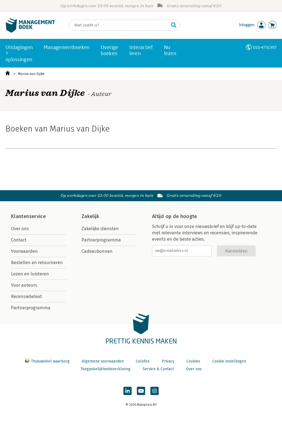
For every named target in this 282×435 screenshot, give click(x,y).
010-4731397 (264, 47)
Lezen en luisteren (30, 273)
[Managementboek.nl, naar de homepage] (30, 31)
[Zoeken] (174, 25)
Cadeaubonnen (97, 251)
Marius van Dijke (31, 74)
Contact (18, 240)
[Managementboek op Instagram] (154, 391)
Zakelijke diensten (100, 228)
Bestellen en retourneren (37, 262)
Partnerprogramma (30, 307)
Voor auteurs (24, 285)
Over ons (20, 228)
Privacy (168, 361)
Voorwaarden (24, 251)
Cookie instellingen (229, 361)
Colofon (143, 361)
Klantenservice (28, 216)
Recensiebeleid (26, 296)
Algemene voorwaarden (103, 361)
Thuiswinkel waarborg (50, 361)
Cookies (193, 361)
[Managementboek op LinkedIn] (127, 391)
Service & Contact (158, 369)
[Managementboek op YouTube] (141, 391)
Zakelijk (90, 216)
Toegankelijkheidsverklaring (105, 369)
